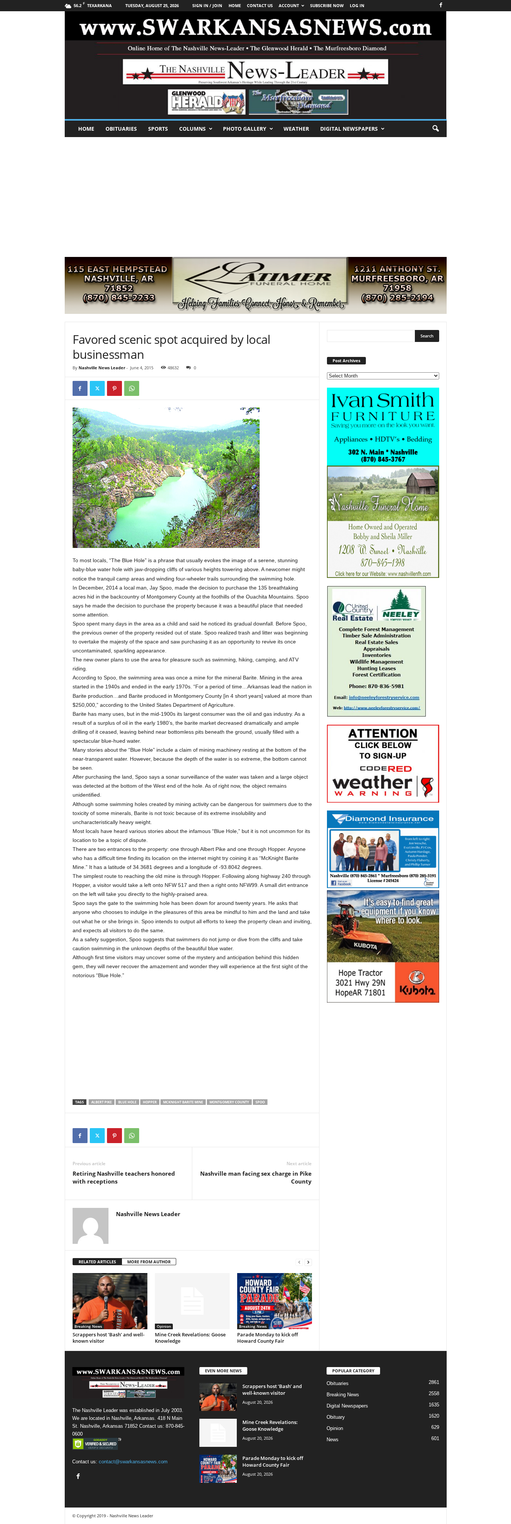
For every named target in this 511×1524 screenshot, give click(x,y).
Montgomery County (229, 1102)
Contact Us (260, 5)
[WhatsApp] (131, 388)
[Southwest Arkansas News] (256, 65)
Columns (192, 128)
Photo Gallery (244, 128)
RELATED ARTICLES (97, 1261)
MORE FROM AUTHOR (149, 1261)
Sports (158, 128)
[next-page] (308, 1262)
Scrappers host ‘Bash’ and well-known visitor (108, 1337)
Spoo (260, 1102)
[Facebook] (441, 5)
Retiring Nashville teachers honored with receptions (124, 1177)
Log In (357, 5)
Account (289, 5)
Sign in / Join (207, 5)
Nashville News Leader (102, 367)
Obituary (336, 1417)
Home (86, 128)
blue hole (127, 1102)
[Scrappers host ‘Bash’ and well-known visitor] (110, 1301)
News (333, 1439)
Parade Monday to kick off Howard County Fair (267, 1337)
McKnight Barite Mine (183, 1102)
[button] (435, 129)
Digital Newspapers (349, 128)
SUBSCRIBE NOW (327, 5)
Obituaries (121, 128)
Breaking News (88, 1326)
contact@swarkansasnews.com (133, 1461)
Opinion (164, 1326)
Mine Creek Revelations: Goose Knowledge (190, 1337)
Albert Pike (101, 1102)
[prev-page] (299, 1262)
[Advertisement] (255, 193)
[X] (97, 388)
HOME (235, 5)
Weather (296, 128)
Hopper (150, 1102)
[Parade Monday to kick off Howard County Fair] (274, 1301)
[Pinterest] (114, 388)
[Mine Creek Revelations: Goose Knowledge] (192, 1301)
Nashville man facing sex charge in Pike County (256, 1177)
